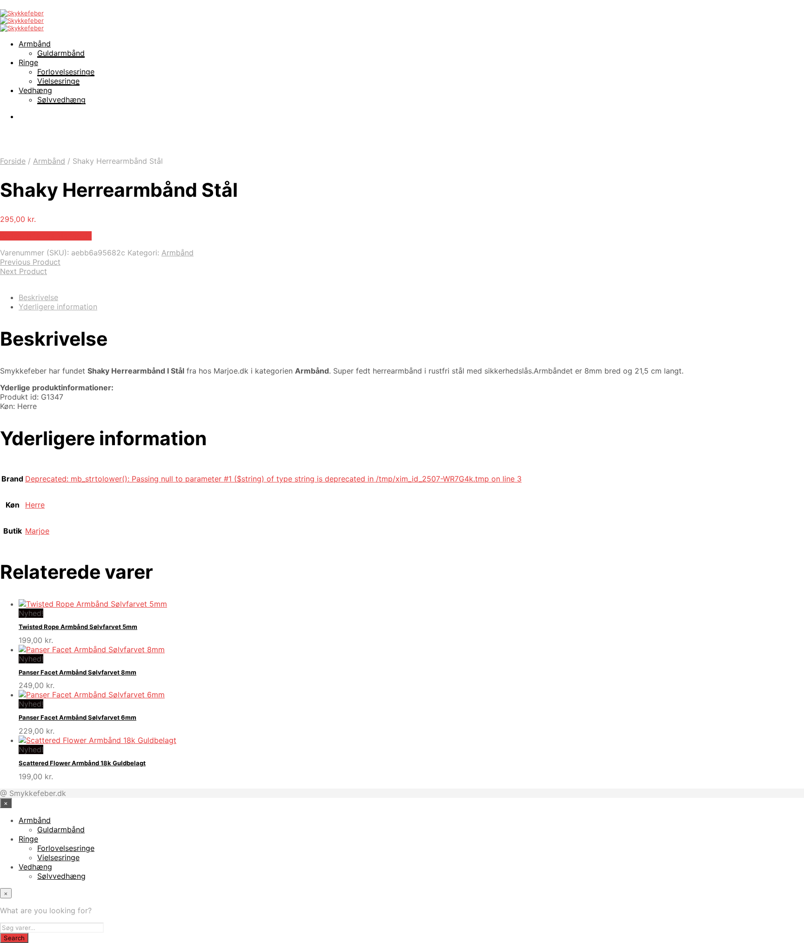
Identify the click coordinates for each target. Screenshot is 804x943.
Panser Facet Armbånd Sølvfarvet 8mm (77, 672)
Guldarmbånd (61, 53)
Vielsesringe (58, 81)
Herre (35, 504)
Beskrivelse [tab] (38, 297)
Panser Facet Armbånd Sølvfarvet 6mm (77, 717)
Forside (13, 161)
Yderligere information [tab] (58, 306)
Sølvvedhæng (61, 99)
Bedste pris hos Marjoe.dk (46, 236)
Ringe (28, 62)
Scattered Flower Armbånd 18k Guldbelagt (82, 763)
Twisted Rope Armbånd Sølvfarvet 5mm (78, 626)
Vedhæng (35, 90)
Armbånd (35, 43)
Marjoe (37, 530)
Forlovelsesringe (65, 71)
